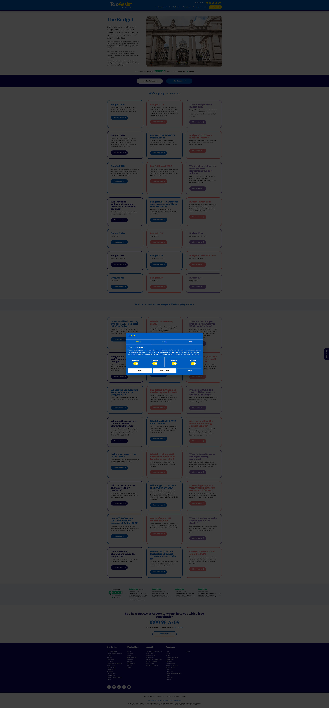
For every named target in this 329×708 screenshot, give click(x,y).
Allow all (189, 370)
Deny (139, 370)
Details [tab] (164, 341)
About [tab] (190, 341)
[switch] (154, 363)
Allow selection (164, 370)
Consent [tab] (138, 341)
